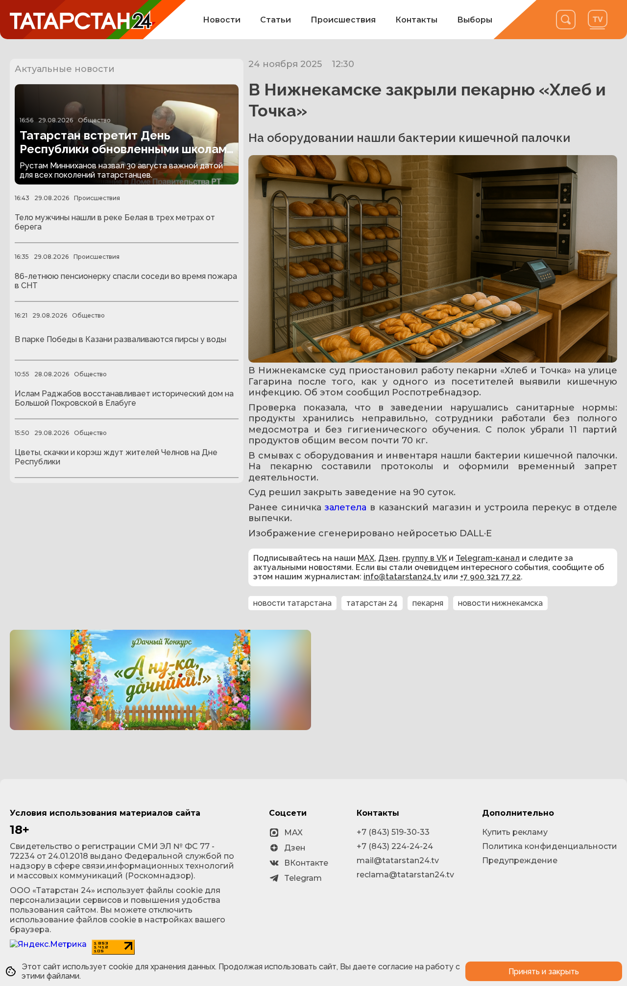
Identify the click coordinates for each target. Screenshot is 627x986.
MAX (366, 558)
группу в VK (424, 558)
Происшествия (343, 19)
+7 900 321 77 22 (490, 576)
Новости (222, 19)
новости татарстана (292, 603)
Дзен (388, 558)
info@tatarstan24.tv (402, 576)
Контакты (416, 19)
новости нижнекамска (500, 603)
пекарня (427, 603)
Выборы (474, 19)
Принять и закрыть (543, 971)
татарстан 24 (372, 603)
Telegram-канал (488, 558)
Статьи (275, 19)
